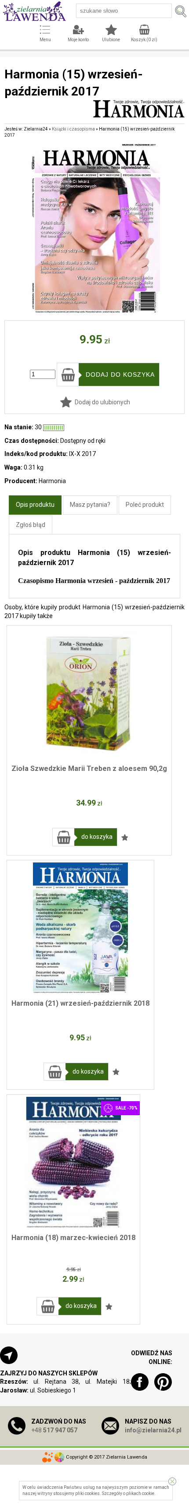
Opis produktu (35, 504)
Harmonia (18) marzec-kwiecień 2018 (73, 1237)
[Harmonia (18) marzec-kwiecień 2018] (73, 1162)
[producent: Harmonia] (139, 113)
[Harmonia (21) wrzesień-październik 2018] (80, 928)
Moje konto (78, 39)
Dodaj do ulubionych (102, 402)
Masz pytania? (90, 504)
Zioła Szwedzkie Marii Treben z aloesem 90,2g (89, 768)
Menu (45, 39)
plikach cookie (140, 1493)
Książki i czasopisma (73, 129)
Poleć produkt (145, 504)
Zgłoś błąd (30, 524)
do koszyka (97, 836)
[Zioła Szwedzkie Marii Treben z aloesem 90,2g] (89, 693)
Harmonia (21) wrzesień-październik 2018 (80, 1003)
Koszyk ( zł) (144, 39)
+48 (54, 1430)
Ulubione (111, 39)
